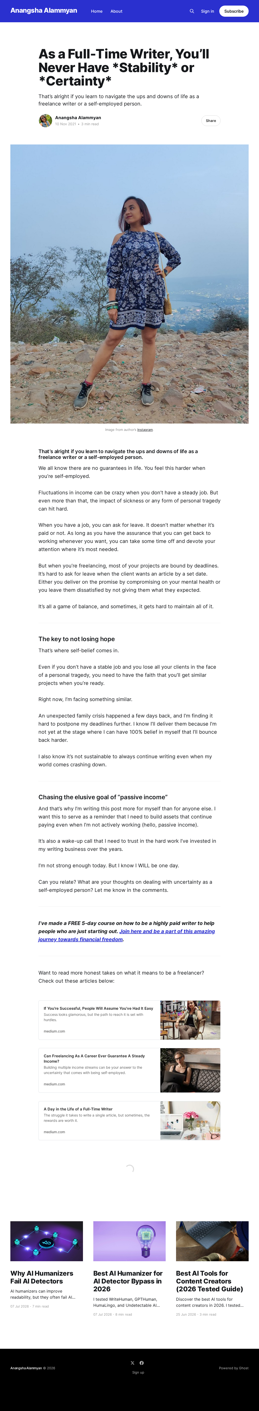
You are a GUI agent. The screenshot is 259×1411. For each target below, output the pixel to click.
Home (96, 11)
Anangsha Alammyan (43, 10)
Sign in (207, 11)
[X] (133, 1363)
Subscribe (234, 11)
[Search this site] (192, 11)
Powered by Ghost (234, 1368)
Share (211, 120)
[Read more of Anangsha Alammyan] (45, 121)
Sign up (138, 1372)
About (116, 11)
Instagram (145, 430)
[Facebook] (142, 1363)
